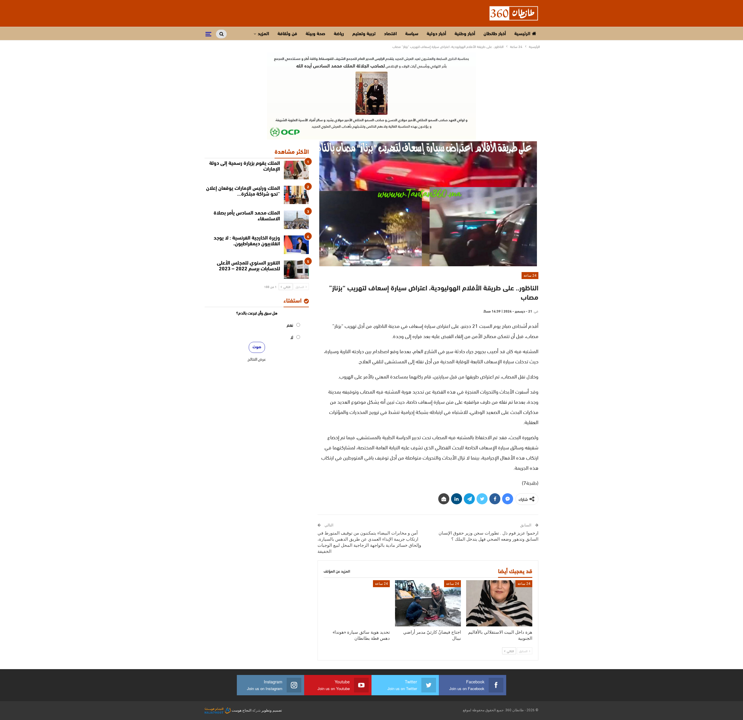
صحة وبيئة (315, 34)
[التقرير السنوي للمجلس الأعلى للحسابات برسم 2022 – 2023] (296, 269)
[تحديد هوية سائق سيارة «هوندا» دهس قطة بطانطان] (357, 603)
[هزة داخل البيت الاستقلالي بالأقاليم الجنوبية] (499, 603)
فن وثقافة (287, 34)
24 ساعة (530, 276)
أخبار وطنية (465, 34)
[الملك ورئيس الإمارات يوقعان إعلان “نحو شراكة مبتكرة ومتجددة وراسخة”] (296, 195)
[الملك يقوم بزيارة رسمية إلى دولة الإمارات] (296, 170)
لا (291, 337)
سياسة (411, 34)
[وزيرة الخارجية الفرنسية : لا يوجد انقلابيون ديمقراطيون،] (296, 244)
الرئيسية (522, 34)
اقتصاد (390, 34)
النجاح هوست (241, 710)
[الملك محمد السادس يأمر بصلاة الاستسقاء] (296, 219)
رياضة (339, 34)
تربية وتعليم (364, 34)
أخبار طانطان (495, 34)
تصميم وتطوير (272, 710)
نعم (290, 324)
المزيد (263, 34)
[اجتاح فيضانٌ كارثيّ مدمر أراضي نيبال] (428, 603)
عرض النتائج (257, 359)
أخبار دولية (436, 34)
